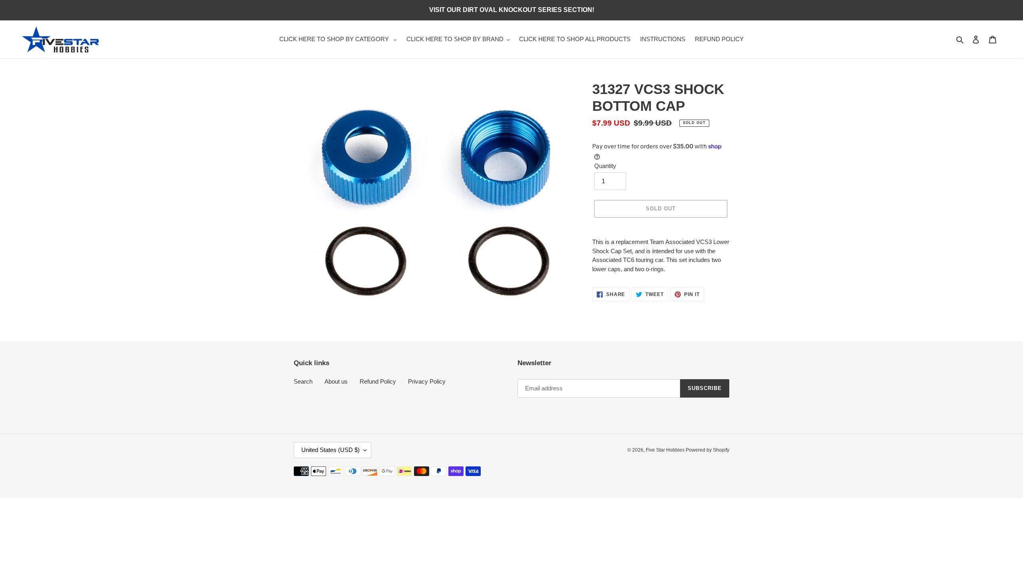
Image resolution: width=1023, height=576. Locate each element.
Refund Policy (378, 381)
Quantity (605, 165)
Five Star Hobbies (666, 450)
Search (303, 381)
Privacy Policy (427, 381)
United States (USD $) (330, 449)
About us (336, 381)
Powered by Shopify (707, 450)
